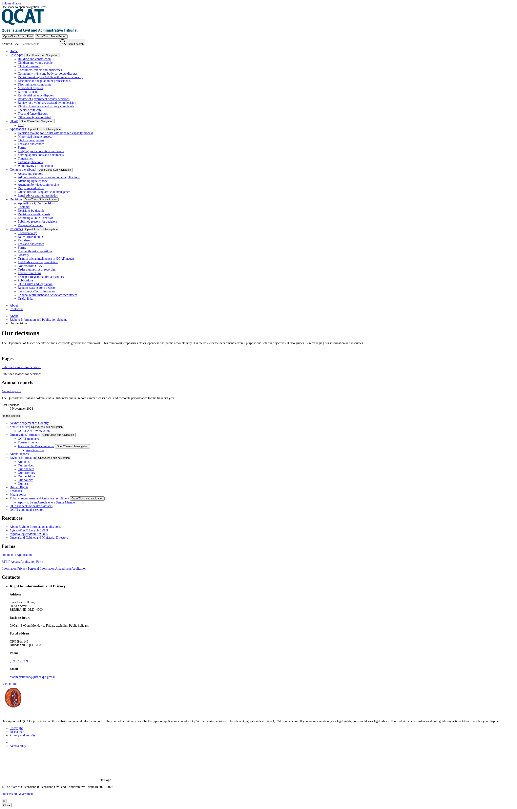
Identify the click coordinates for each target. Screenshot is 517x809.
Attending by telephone (33, 181)
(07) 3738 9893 (19, 661)
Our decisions (26, 476)
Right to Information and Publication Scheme (38, 319)
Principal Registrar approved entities (41, 276)
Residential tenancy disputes (36, 95)
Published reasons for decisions (38, 221)
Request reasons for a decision (37, 287)
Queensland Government (18, 793)
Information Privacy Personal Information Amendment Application (44, 568)
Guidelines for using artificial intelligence (44, 192)
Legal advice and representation (38, 195)
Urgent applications (30, 162)
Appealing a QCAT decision (36, 203)
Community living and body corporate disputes (48, 73)
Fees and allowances (31, 144)
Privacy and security (23, 735)
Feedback (16, 491)
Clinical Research (29, 66)
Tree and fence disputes (33, 113)
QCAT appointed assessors (27, 509)
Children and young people (35, 62)
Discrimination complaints (34, 84)
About (14, 305)
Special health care (30, 110)
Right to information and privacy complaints (46, 106)
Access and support (30, 173)
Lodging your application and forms (41, 151)
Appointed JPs (35, 450)
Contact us (16, 309)
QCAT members (28, 438)
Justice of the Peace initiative (36, 446)
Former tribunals (28, 442)
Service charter (19, 426)
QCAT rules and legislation (35, 284)
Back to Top (9, 683)
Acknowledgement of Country (29, 423)
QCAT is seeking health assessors (31, 506)
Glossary (23, 255)
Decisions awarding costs (34, 214)
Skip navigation (12, 3)
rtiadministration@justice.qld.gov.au (33, 677)
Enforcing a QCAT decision (36, 218)
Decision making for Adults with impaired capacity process (55, 133)
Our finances (26, 469)
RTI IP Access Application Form (22, 561)
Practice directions (29, 273)
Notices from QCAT (31, 266)
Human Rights (19, 487)
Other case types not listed (34, 117)
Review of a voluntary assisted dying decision (47, 102)
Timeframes (25, 158)
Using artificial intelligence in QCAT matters (46, 258)
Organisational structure (25, 434)
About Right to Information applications (35, 526)
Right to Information (23, 457)
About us (23, 461)
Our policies (25, 480)
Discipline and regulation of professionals (44, 80)
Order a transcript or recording (37, 269)
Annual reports (11, 391)
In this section (11, 415)
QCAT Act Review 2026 (34, 431)
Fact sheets (25, 240)
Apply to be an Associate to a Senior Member (47, 502)
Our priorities (26, 472)
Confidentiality (27, 233)
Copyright (16, 728)
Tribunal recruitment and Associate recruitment (47, 295)
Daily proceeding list (31, 188)
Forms (22, 147)
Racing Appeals (28, 91)
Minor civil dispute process (35, 136)
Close (6, 805)
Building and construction (34, 59)
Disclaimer (16, 731)
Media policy (18, 494)
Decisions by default (31, 210)
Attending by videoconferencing (38, 184)
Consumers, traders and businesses (40, 70)
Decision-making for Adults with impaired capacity (50, 77)
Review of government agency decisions (43, 99)
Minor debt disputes (30, 88)
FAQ (21, 125)
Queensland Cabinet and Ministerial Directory (39, 537)
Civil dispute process (31, 140)
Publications (25, 280)
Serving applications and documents (41, 155)
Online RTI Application (17, 554)
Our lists (23, 483)
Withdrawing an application (35, 165)
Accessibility (18, 746)
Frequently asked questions (35, 251)
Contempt (24, 207)
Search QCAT (11, 43)
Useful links (25, 298)
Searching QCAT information (37, 291)
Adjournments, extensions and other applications (49, 177)
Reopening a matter (30, 225)
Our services (26, 465)
